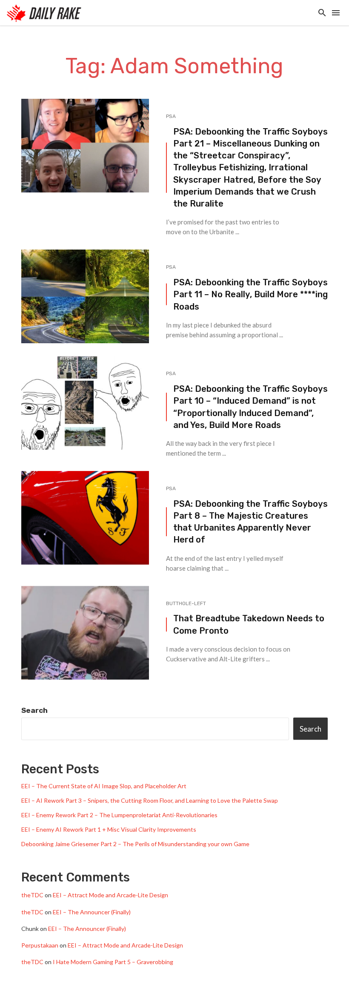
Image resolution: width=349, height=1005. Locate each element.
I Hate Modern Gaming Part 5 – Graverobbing (113, 961)
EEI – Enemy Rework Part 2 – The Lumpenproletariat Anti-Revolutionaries (119, 814)
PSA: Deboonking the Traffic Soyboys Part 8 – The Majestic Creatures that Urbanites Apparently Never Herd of (250, 522)
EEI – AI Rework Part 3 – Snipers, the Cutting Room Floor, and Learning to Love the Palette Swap (149, 800)
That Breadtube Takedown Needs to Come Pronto (248, 624)
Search (34, 710)
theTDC (32, 895)
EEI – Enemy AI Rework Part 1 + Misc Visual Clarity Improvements (108, 829)
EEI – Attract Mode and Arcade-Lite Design (110, 895)
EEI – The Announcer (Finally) (92, 912)
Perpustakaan (39, 945)
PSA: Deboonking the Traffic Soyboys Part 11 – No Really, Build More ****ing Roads (250, 294)
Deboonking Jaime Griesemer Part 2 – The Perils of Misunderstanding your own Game (135, 843)
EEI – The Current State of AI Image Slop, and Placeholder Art (103, 786)
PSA (171, 116)
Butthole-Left (186, 603)
